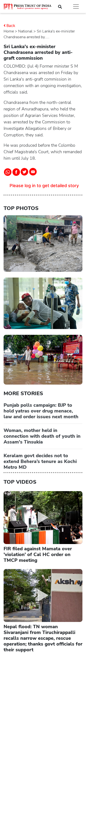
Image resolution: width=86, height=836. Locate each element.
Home (9, 31)
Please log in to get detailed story (44, 185)
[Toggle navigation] (76, 6)
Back (10, 25)
